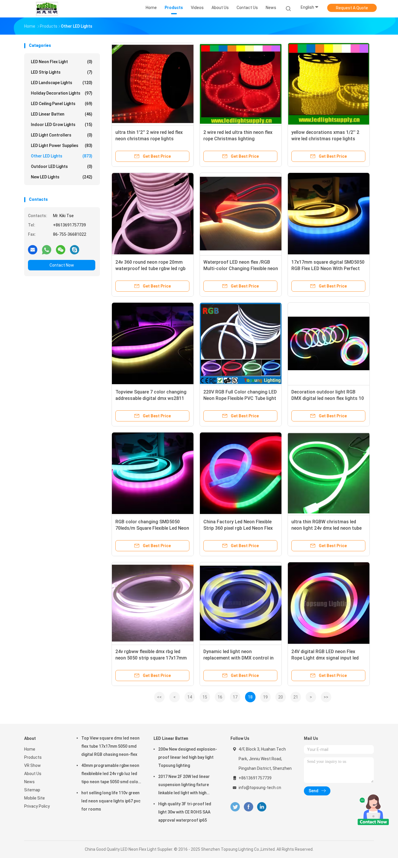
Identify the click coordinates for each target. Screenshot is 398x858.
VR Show (32, 765)
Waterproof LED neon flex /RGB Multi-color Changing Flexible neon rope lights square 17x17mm (240, 268)
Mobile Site (34, 798)
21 (295, 697)
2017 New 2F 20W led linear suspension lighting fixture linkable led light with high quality (184, 785)
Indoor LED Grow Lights (61, 124)
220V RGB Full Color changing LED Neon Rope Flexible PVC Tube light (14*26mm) (240, 398)
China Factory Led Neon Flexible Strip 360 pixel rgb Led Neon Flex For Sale (238, 528)
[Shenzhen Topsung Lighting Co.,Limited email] (32, 249)
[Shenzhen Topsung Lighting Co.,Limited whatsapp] (46, 249)
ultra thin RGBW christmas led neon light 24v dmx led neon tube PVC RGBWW (326, 528)
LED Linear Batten (61, 114)
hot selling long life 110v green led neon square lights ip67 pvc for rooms (110, 800)
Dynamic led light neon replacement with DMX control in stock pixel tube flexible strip (238, 658)
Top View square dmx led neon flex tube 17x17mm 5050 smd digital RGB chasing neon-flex (110, 746)
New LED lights (61, 177)
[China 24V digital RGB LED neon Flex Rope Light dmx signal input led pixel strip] (328, 603)
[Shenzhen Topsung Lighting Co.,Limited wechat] (60, 249)
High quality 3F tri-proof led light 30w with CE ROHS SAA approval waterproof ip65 (184, 812)
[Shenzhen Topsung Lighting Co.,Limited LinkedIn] (262, 807)
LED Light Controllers (61, 135)
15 (204, 697)
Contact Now (62, 265)
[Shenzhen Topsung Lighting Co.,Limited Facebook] (248, 807)
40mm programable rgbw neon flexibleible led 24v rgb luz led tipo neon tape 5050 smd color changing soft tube (110, 774)
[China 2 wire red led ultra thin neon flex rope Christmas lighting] (240, 84)
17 (235, 697)
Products (33, 757)
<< (159, 697)
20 (280, 697)
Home (29, 749)
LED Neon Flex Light (61, 61)
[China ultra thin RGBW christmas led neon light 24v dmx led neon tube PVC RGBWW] (328, 473)
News (29, 781)
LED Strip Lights (61, 72)
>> (326, 697)
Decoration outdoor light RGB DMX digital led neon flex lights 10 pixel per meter (327, 398)
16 (220, 697)
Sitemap (32, 790)
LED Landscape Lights (61, 82)
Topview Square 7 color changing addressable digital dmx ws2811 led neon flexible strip (150, 398)
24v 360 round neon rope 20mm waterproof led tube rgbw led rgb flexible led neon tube (150, 268)
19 (265, 697)
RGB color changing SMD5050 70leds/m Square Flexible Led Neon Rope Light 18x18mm (152, 528)
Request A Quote (352, 8)
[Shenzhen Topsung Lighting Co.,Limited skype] (74, 249)
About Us (32, 773)
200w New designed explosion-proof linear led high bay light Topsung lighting (187, 757)
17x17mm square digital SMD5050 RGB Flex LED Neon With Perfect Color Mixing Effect (327, 268)
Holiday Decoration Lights (61, 93)
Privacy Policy (37, 806)
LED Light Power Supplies (61, 145)
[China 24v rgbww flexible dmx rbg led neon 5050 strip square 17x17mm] (152, 603)
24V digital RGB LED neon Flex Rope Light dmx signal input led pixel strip (325, 658)
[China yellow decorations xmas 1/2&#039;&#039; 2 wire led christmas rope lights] (328, 84)
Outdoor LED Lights (61, 166)
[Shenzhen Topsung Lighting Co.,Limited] (47, 9)
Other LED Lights (61, 156)
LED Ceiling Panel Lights (61, 103)
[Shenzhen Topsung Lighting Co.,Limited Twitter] (235, 807)
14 (189, 697)
